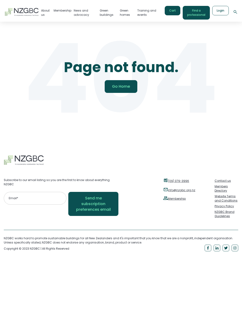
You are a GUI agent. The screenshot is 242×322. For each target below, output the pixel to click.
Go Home (121, 86)
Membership (177, 199)
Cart (172, 10)
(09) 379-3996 (178, 181)
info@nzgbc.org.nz (181, 190)
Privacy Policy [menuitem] (224, 206)
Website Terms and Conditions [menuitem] (226, 198)
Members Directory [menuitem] (221, 188)
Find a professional (196, 12)
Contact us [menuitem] (223, 181)
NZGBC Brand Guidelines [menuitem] (224, 214)
